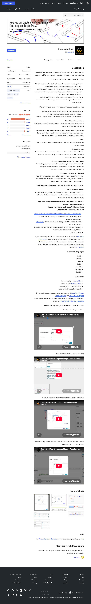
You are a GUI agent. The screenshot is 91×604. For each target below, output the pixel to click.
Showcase (65, 574)
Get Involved (33, 574)
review (16, 94)
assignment (16, 90)
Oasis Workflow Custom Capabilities (72, 301)
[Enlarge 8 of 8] (47, 522)
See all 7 (9, 86)
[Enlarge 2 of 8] (81, 507)
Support (9, 60)
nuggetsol (70, 52)
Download (11, 50)
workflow (10, 97)
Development (48, 60)
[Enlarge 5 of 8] (64, 510)
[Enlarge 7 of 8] (47, 515)
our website (80, 247)
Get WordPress (8, 3)
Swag (34, 583)
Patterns (65, 583)
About (82, 574)
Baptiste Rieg (77, 281)
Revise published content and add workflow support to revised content (57, 214)
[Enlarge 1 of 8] (81, 496)
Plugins (66, 580)
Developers (49, 580)
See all (9, 135)
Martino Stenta (76, 284)
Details (80, 60)
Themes (65, 577)
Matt (19, 577)
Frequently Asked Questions (48, 539)
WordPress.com (15, 574)
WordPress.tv (47, 583)
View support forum (23, 157)
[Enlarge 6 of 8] (47, 496)
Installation (60, 60)
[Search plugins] (65, 15)
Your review (26, 135)
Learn (50, 574)
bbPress (18, 580)
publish (10, 90)
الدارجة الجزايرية (63, 592)
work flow (10, 94)
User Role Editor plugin (76, 296)
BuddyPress (16, 583)
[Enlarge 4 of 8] (64, 496)
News (82, 577)
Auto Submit (40, 222)
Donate (34, 580)
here (82, 539)
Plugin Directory (79, 9)
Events (35, 577)
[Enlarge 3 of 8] (81, 514)
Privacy (82, 583)
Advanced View (25, 103)
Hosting (81, 580)
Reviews (70, 60)
